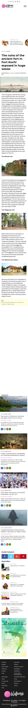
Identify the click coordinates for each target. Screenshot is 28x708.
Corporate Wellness (19, 677)
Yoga (3, 673)
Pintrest (15, 702)
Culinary (4, 662)
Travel (15, 685)
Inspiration (17, 669)
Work (15, 679)
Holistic (4, 671)
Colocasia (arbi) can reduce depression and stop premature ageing (16, 43)
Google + (23, 700)
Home (3, 51)
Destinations (17, 681)
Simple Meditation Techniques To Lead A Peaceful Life (16, 611)
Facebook (7, 700)
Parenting (4, 685)
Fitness (4, 664)
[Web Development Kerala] (14, 705)
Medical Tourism (18, 666)
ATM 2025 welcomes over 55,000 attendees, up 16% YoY (13, 493)
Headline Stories (6, 420)
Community (5, 681)
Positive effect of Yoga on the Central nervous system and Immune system (12, 604)
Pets (3, 687)
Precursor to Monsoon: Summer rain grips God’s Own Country (12, 417)
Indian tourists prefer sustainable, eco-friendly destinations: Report (13, 454)
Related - (5, 395)
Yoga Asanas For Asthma (17, 565)
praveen (12, 73)
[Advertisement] (14, 23)
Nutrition (4, 669)
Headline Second (6, 534)
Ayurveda (16, 662)
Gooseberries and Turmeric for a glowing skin (18, 575)
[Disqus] (14, 328)
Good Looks (5, 666)
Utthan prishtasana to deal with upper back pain (18, 594)
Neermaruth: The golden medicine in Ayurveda (17, 585)
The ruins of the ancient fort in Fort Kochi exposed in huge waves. (12, 303)
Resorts (16, 683)
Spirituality (5, 677)
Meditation (17, 671)
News (3, 679)
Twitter (15, 700)
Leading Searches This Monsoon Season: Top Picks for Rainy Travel (13, 531)
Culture (16, 664)
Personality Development (18, 673)
